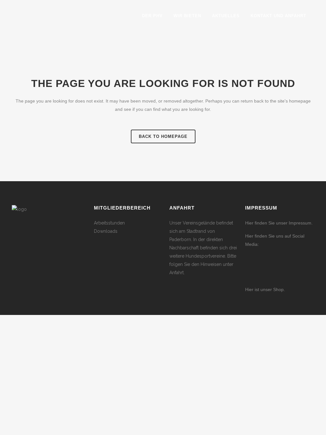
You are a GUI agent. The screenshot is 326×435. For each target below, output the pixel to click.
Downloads (105, 231)
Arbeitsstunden (109, 222)
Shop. (278, 289)
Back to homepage (163, 136)
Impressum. (301, 222)
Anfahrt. (177, 272)
